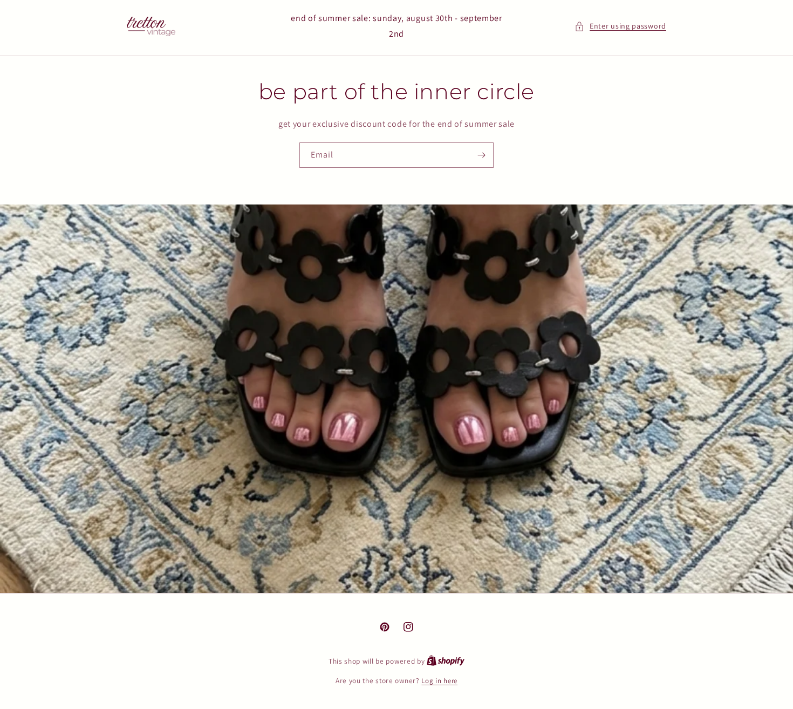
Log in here (439, 680)
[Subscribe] (481, 155)
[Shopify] (445, 661)
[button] (620, 26)
